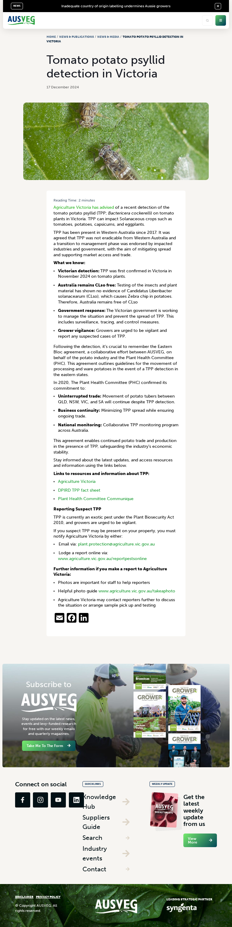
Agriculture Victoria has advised (83, 207)
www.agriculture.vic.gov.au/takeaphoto (136, 591)
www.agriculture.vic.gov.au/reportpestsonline (102, 558)
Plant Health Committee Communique (96, 498)
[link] (22, 799)
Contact (94, 869)
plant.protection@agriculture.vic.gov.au (116, 544)
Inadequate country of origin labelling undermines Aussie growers (115, 6)
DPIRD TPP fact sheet (79, 490)
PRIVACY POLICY (48, 897)
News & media (108, 36)
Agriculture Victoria (76, 481)
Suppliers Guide (96, 822)
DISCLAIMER (24, 897)
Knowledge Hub (99, 801)
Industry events (94, 853)
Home (51, 36)
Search (92, 837)
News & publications (76, 36)
